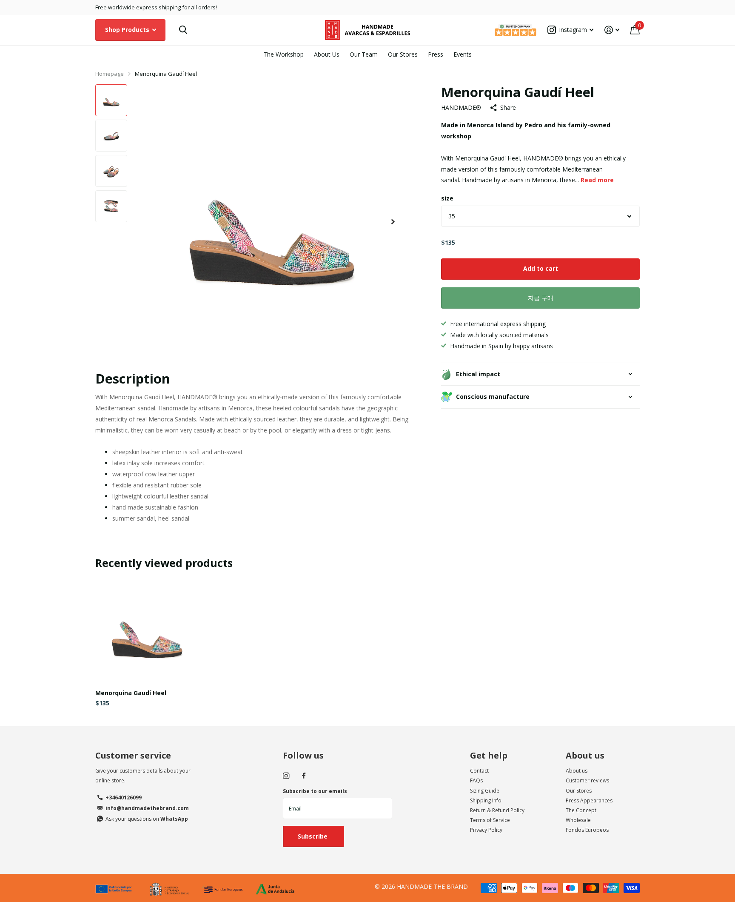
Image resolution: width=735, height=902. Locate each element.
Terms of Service (490, 820)
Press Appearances (589, 800)
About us (585, 755)
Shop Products (128, 30)
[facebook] (303, 776)
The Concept (581, 810)
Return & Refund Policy (497, 810)
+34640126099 (123, 797)
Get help (488, 755)
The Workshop (283, 54)
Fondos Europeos (587, 829)
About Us (326, 54)
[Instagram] (286, 776)
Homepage (109, 73)
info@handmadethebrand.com (147, 808)
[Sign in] (612, 30)
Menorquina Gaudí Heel (130, 693)
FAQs (476, 780)
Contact (479, 770)
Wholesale (578, 820)
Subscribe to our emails (315, 791)
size (447, 198)
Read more (597, 180)
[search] (183, 30)
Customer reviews (587, 780)
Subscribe (313, 836)
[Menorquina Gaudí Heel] (147, 630)
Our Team (364, 54)
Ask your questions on (146, 818)
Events (462, 54)
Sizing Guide (484, 790)
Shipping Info (485, 800)
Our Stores (403, 54)
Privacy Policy (486, 829)
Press (435, 54)
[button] (393, 222)
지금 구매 (540, 298)
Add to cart (540, 268)
